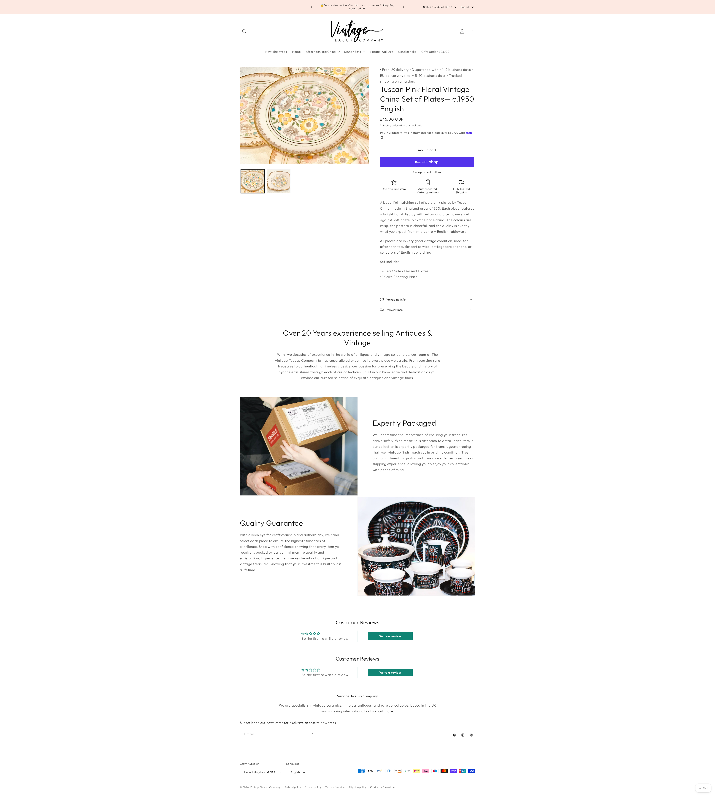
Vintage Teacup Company (265, 787)
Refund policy (293, 787)
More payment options (427, 172)
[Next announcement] (404, 7)
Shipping (385, 125)
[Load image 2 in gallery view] (278, 181)
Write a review (390, 636)
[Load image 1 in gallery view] (253, 181)
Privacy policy (313, 787)
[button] (244, 31)
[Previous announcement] (311, 7)
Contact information (382, 787)
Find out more (381, 711)
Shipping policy (357, 787)
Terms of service (335, 787)
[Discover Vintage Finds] (312, 734)
